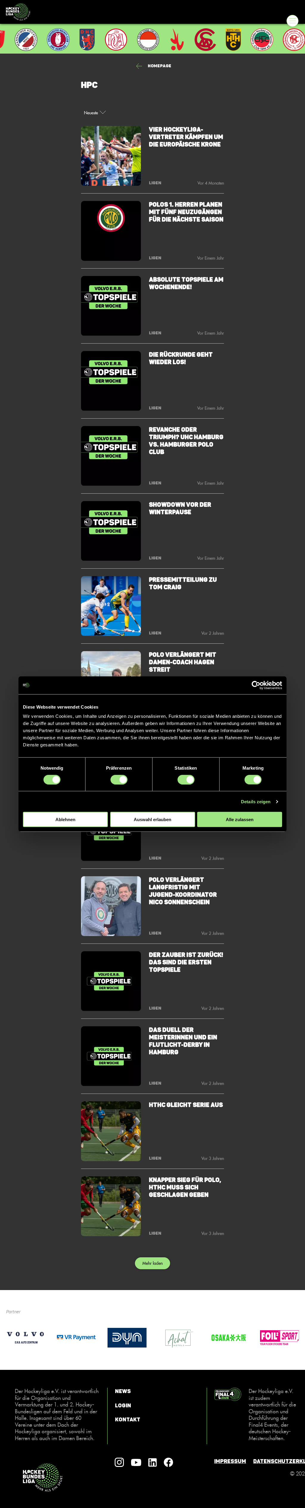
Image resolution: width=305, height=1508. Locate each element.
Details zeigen (255, 801)
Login (123, 1405)
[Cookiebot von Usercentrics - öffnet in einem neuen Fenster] (256, 685)
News (123, 1391)
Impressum (230, 1461)
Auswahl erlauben (152, 819)
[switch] (119, 779)
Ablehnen (65, 819)
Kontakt (127, 1419)
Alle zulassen (239, 819)
